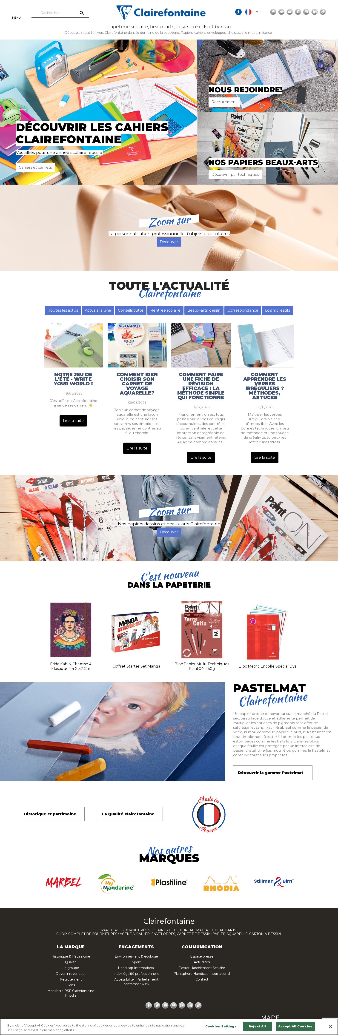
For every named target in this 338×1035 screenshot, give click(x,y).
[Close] (331, 1026)
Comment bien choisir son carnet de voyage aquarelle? (137, 383)
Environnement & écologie (136, 956)
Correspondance (242, 310)
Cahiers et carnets (35, 167)
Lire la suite (73, 420)
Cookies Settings (221, 1026)
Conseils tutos (130, 310)
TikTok (323, 12)
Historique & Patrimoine (71, 956)
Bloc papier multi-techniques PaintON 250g (202, 666)
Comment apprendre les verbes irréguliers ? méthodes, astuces (264, 386)
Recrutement (224, 102)
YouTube (289, 12)
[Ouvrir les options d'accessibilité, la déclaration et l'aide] (238, 12)
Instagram (306, 12)
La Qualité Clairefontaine (128, 814)
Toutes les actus (63, 310)
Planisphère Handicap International (202, 974)
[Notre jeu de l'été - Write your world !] (73, 345)
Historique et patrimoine (50, 814)
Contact (201, 979)
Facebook (273, 12)
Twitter (281, 12)
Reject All (257, 1026)
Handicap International (136, 968)
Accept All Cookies (295, 1026)
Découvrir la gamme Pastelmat (270, 773)
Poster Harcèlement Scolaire (202, 968)
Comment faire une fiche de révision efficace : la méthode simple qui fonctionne (200, 386)
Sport (136, 962)
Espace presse (201, 956)
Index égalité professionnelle (136, 974)
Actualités (202, 962)
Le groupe (70, 968)
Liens (70, 985)
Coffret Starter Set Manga (136, 666)
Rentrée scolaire (165, 310)
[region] (169, 1027)
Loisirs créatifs (277, 310)
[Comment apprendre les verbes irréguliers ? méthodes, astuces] (265, 345)
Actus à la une (98, 310)
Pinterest (298, 12)
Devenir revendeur (71, 974)
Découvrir (169, 242)
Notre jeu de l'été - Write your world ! (73, 379)
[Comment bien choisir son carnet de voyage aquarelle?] (137, 345)
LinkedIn (314, 12)
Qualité (71, 962)
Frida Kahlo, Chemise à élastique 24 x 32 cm (71, 666)
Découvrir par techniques (235, 174)
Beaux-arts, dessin (204, 310)
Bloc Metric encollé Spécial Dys (267, 666)
